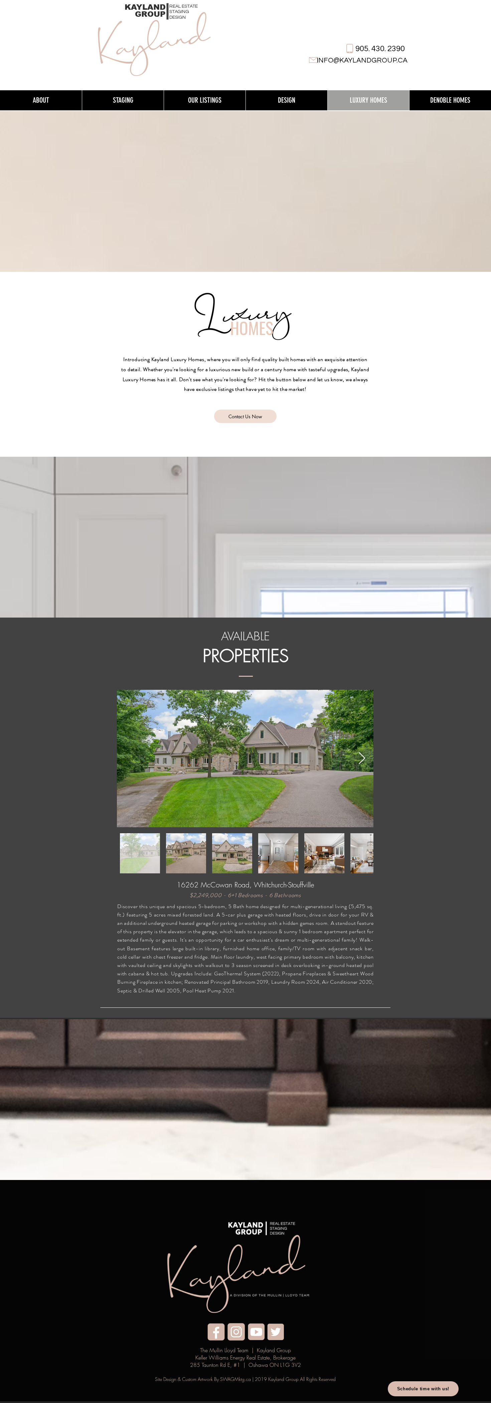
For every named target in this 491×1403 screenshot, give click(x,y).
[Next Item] (362, 758)
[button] (41, 100)
